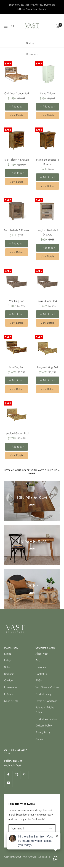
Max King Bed (16, 301)
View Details (16, 115)
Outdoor (9, 680)
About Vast (41, 654)
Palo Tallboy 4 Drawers (16, 160)
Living (7, 660)
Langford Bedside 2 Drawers (47, 232)
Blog (38, 660)
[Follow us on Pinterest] (24, 775)
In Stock (8, 694)
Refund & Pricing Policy (45, 710)
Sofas (7, 667)
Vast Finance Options (47, 687)
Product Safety (43, 694)
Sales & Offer (11, 701)
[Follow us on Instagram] (16, 775)
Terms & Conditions (46, 701)
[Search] (12, 26)
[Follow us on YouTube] (8, 783)
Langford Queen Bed (16, 433)
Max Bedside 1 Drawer (16, 230)
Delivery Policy (44, 726)
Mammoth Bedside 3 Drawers (47, 162)
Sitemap (40, 739)
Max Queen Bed (47, 301)
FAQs (39, 680)
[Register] (50, 828)
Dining (7, 654)
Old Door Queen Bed (16, 93)
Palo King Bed (16, 367)
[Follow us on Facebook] (8, 775)
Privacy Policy (43, 732)
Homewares (10, 687)
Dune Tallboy (47, 93)
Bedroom (9, 674)
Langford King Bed (47, 367)
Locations (41, 667)
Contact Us (41, 674)
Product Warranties (46, 719)
